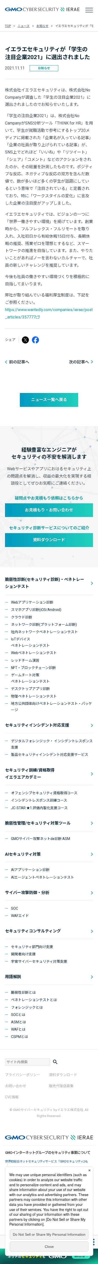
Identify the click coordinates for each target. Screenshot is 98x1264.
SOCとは (18, 1015)
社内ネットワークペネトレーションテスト (44, 632)
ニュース (23, 26)
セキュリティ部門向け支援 (32, 947)
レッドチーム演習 (25, 660)
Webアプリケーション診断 (32, 602)
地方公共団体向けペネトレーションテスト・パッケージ (51, 707)
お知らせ (42, 26)
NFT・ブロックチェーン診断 (33, 668)
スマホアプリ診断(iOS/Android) (36, 610)
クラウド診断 (21, 617)
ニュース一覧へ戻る (49, 399)
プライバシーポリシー (22, 1075)
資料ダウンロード (49, 539)
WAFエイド (20, 916)
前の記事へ (19, 362)
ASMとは (18, 1022)
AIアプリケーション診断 (30, 870)
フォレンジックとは (27, 1007)
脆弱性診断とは (23, 992)
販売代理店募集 (61, 1086)
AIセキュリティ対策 (23, 854)
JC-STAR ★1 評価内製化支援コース (39, 808)
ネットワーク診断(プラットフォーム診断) (44, 625)
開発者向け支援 (23, 954)
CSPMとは (19, 1037)
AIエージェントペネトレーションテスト (42, 877)
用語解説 (13, 976)
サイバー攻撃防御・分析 (27, 892)
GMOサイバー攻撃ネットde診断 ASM (40, 839)
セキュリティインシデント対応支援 (37, 725)
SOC (14, 908)
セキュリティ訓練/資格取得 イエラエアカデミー (30, 774)
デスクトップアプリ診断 (30, 689)
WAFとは (18, 1029)
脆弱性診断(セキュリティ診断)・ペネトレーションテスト (44, 583)
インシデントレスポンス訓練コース (39, 800)
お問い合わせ (15, 1086)
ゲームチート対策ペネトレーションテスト (30, 678)
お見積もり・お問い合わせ (49, 510)
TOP (8, 26)
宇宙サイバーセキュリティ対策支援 (39, 961)
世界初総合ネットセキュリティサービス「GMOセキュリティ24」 (47, 1161)
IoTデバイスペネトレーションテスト (30, 642)
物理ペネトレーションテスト (34, 696)
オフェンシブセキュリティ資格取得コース (44, 793)
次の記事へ (79, 362)
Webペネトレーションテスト (34, 653)
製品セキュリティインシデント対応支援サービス (49, 755)
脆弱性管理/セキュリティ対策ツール (38, 823)
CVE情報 (12, 1097)
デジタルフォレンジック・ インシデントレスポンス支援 (52, 744)
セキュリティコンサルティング (33, 931)
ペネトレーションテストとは (34, 1000)
